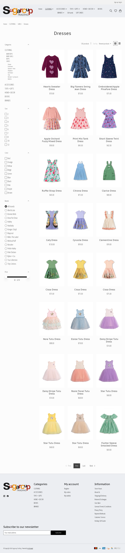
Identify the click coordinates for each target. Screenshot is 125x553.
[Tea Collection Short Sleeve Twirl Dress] (109, 118)
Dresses (9, 64)
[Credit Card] (111, 548)
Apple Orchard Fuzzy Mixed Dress (52, 140)
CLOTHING (12, 24)
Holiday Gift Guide (100, 521)
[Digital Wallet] (117, 548)
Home (40, 9)
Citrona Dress (80, 190)
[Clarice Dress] (109, 170)
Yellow (10, 165)
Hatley (10, 221)
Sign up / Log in (118, 2)
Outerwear (10, 66)
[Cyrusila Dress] (80, 220)
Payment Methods (100, 513)
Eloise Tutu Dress (80, 339)
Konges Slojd (12, 229)
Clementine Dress (109, 240)
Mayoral (10, 233)
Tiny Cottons (12, 263)
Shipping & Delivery (100, 495)
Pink (9, 185)
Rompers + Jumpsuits (13, 77)
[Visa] (99, 548)
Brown (10, 192)
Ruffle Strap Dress (52, 190)
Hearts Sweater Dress (51, 88)
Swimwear (10, 73)
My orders (67, 492)
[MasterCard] (95, 548)
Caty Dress (51, 240)
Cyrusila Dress (80, 240)
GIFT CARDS (79, 12)
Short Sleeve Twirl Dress (109, 140)
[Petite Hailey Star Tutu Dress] (109, 371)
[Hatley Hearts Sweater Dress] (51, 66)
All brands (11, 206)
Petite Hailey (12, 248)
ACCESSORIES (9, 84)
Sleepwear (10, 71)
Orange (10, 162)
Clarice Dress (109, 190)
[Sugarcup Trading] (18, 10)
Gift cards (70, 12)
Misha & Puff (12, 240)
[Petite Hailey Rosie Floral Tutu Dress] (80, 371)
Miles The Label (13, 236)
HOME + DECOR (10, 92)
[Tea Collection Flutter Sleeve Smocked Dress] (109, 423)
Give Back (97, 503)
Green (10, 173)
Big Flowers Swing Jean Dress (80, 88)
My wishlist (67, 495)
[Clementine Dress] (109, 220)
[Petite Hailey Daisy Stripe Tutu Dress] (109, 319)
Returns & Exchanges (100, 499)
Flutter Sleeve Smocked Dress (109, 444)
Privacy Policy (99, 510)
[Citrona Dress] (80, 170)
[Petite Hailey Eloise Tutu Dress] (80, 319)
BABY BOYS (9, 54)
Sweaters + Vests (11, 69)
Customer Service (100, 517)
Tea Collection (12, 259)
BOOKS (100, 9)
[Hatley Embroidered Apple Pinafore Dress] (109, 66)
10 (8, 140)
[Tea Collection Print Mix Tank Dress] (80, 118)
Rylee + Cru (11, 256)
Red (9, 158)
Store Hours (98, 488)
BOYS (8, 58)
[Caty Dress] (51, 220)
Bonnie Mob (12, 214)
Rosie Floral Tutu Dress (80, 392)
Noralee (10, 244)
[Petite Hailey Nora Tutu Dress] (51, 319)
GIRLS (19, 24)
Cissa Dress (52, 289)
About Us (97, 492)
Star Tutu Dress (109, 391)
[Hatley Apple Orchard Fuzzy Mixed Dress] (51, 118)
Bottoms (10, 79)
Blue (9, 177)
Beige (9, 169)
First (76, 465)
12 (8, 144)
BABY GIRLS (9, 56)
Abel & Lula (11, 210)
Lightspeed (30, 548)
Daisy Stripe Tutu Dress (109, 340)
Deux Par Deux (12, 217)
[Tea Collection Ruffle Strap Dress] (51, 170)
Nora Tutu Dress (51, 339)
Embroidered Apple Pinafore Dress (109, 88)
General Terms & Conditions (103, 506)
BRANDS (7, 100)
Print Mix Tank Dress (80, 140)
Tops (9, 75)
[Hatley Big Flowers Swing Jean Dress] (80, 66)
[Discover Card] (107, 548)
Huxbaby (11, 225)
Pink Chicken (12, 252)
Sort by (95, 43)
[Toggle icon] (111, 11)
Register (66, 488)
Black (9, 181)
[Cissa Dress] (51, 269)
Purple (10, 188)
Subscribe (58, 532)
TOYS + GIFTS (9, 88)
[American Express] (103, 548)
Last (84, 465)
